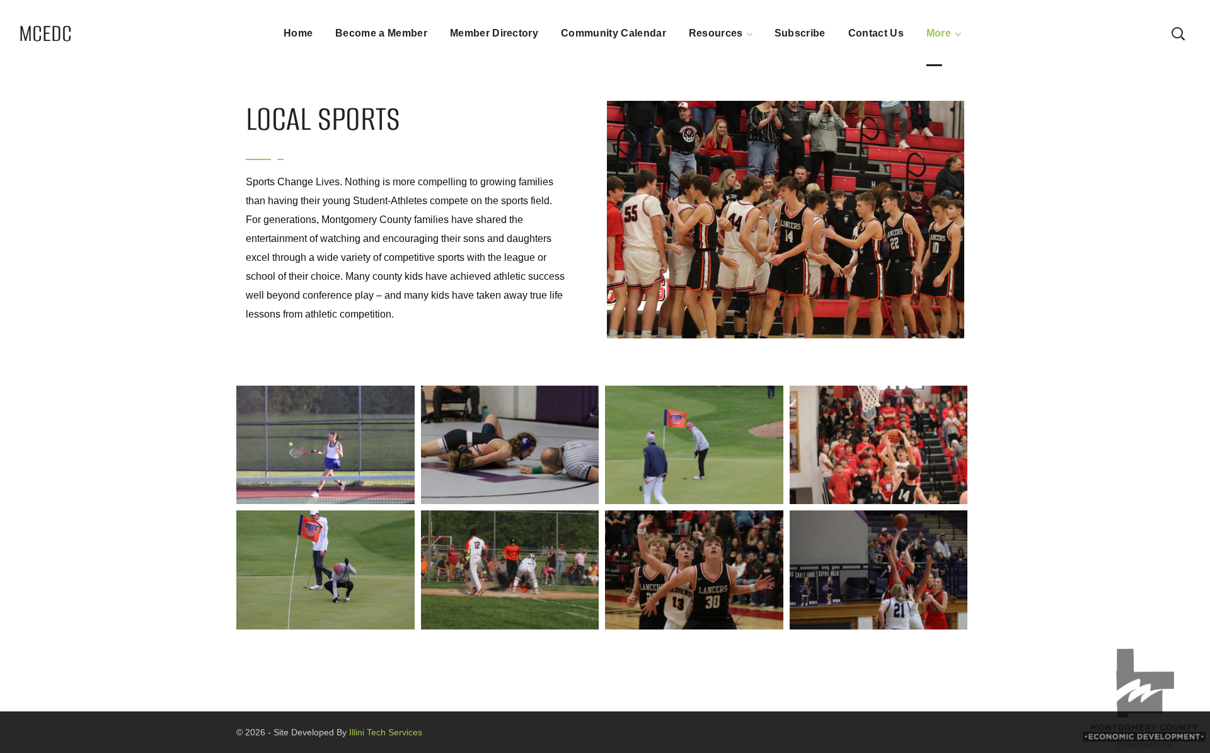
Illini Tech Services (384, 732)
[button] (1178, 33)
